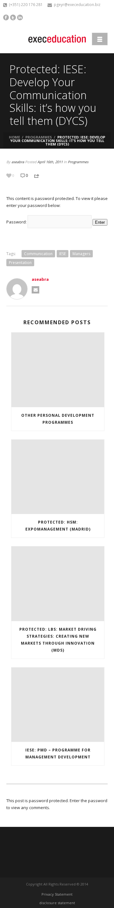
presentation (20, 262)
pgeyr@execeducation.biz (77, 4)
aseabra (17, 161)
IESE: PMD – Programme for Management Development (58, 753)
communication (38, 253)
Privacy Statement (57, 894)
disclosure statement (57, 902)
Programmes (38, 137)
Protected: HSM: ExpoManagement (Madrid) (58, 525)
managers (81, 253)
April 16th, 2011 (50, 161)
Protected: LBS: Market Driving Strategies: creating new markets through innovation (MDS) (58, 640)
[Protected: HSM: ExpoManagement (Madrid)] (57, 477)
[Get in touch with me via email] (35, 289)
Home (14, 137)
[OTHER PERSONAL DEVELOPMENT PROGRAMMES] (57, 369)
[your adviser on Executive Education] (57, 38)
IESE (62, 253)
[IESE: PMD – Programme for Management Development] (57, 704)
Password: (17, 222)
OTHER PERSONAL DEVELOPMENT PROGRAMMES (57, 419)
